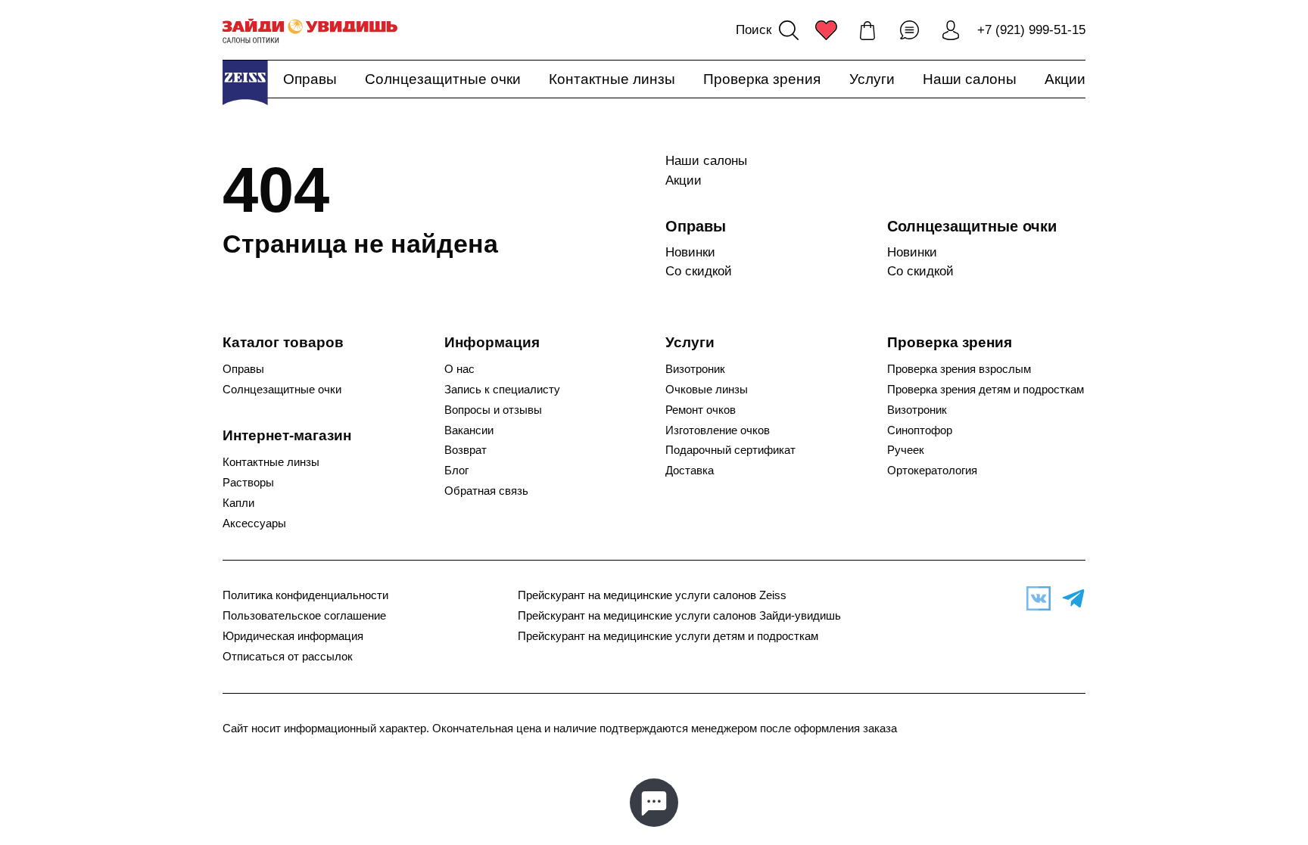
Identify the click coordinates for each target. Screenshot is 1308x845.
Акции (1065, 79)
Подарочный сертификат (730, 450)
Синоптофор (919, 430)
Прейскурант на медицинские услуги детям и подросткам (668, 636)
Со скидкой (698, 271)
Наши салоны (970, 79)
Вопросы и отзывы (493, 410)
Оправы (310, 79)
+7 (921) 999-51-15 (1031, 30)
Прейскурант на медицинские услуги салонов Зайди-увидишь (679, 616)
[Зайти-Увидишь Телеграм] (1069, 598)
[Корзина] (867, 30)
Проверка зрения (762, 79)
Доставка (689, 470)
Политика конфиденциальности (305, 595)
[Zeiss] (245, 82)
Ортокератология (932, 470)
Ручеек (905, 450)
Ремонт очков (700, 410)
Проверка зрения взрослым (959, 369)
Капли (238, 503)
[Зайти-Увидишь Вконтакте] (1035, 598)
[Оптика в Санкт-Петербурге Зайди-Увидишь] (310, 30)
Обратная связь (486, 491)
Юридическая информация (293, 636)
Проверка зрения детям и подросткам (985, 390)
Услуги (872, 79)
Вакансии (469, 430)
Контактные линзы (612, 79)
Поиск (753, 30)
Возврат (465, 450)
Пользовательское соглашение (304, 616)
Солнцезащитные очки (443, 79)
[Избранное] (826, 30)
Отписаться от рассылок (288, 657)
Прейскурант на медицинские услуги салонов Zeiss (652, 595)
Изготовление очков (717, 430)
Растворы (248, 483)
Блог (456, 470)
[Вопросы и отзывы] (909, 30)
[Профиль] (951, 30)
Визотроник (695, 369)
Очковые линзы (706, 390)
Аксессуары (254, 523)
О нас (459, 369)
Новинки (690, 252)
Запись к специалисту (502, 390)
